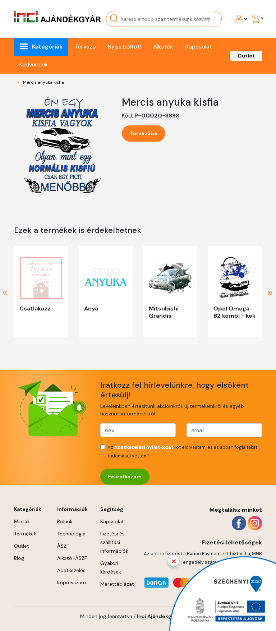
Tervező (85, 46)
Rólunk (65, 521)
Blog (19, 558)
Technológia (71, 533)
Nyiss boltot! (124, 46)
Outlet (246, 55)
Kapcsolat (198, 46)
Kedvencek (33, 64)
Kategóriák (47, 46)
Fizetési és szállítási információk (114, 542)
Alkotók (163, 46)
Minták (22, 521)
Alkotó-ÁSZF (72, 558)
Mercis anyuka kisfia (43, 82)
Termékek (25, 533)
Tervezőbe (143, 133)
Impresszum (71, 582)
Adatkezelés (71, 570)
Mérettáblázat (117, 584)
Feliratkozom (125, 476)
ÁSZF (63, 546)
